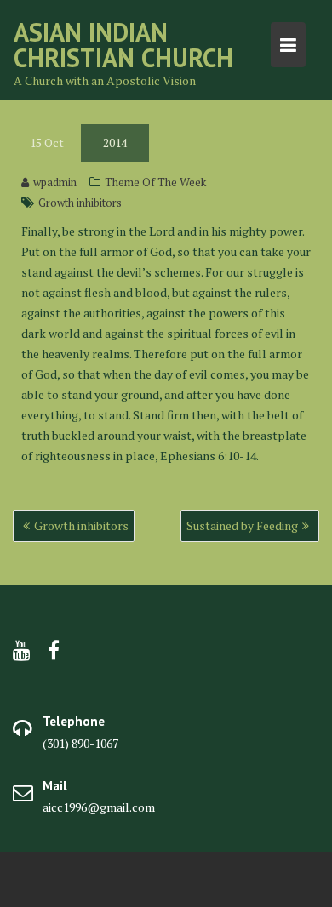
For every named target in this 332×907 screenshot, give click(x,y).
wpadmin (55, 182)
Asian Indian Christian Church (123, 44)
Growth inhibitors (80, 202)
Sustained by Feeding (242, 525)
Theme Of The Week (155, 182)
